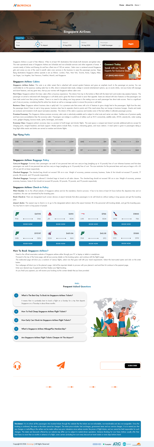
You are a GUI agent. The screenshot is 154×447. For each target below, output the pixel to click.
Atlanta (94, 392)
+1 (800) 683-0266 (31, 367)
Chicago (95, 400)
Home (121, 5)
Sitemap (51, 400)
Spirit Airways (75, 400)
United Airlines (75, 396)
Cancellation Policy (55, 405)
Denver (94, 413)
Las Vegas (95, 409)
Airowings (30, 444)
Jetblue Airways (75, 409)
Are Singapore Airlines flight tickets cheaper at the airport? (47, 337)
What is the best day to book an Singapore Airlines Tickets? (47, 295)
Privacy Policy (53, 409)
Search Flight (131, 44)
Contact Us (52, 396)
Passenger (104, 43)
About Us (129, 5)
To (41, 43)
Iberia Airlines (75, 413)
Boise (94, 396)
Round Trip (20, 38)
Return (84, 43)
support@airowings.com (122, 396)
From (18, 43)
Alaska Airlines (75, 392)
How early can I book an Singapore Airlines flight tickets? (46, 320)
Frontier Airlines (75, 405)
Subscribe (132, 365)
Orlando (95, 405)
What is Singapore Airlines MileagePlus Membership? (43, 329)
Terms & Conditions (55, 413)
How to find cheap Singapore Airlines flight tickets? (44, 311)
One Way (30, 38)
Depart (65, 43)
